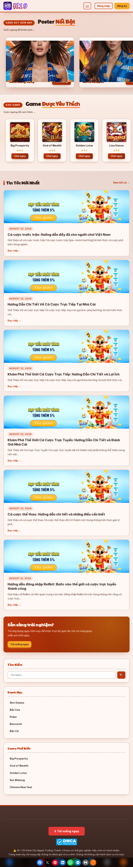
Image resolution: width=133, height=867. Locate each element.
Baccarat (16, 724)
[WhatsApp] (70, 862)
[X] (47, 862)
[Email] (85, 862)
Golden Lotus (18, 773)
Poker (13, 716)
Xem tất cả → (121, 182)
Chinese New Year (21, 787)
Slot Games (17, 702)
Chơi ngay (20, 156)
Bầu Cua (15, 709)
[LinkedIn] (63, 862)
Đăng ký (122, 6)
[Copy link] (93, 862)
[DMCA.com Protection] (66, 842)
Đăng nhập (103, 6)
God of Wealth (19, 765)
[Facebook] (40, 862)
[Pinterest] (55, 862)
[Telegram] (78, 862)
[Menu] (87, 5)
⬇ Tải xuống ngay (66, 831)
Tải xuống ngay (19, 644)
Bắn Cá (14, 731)
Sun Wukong (17, 780)
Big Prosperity (19, 758)
